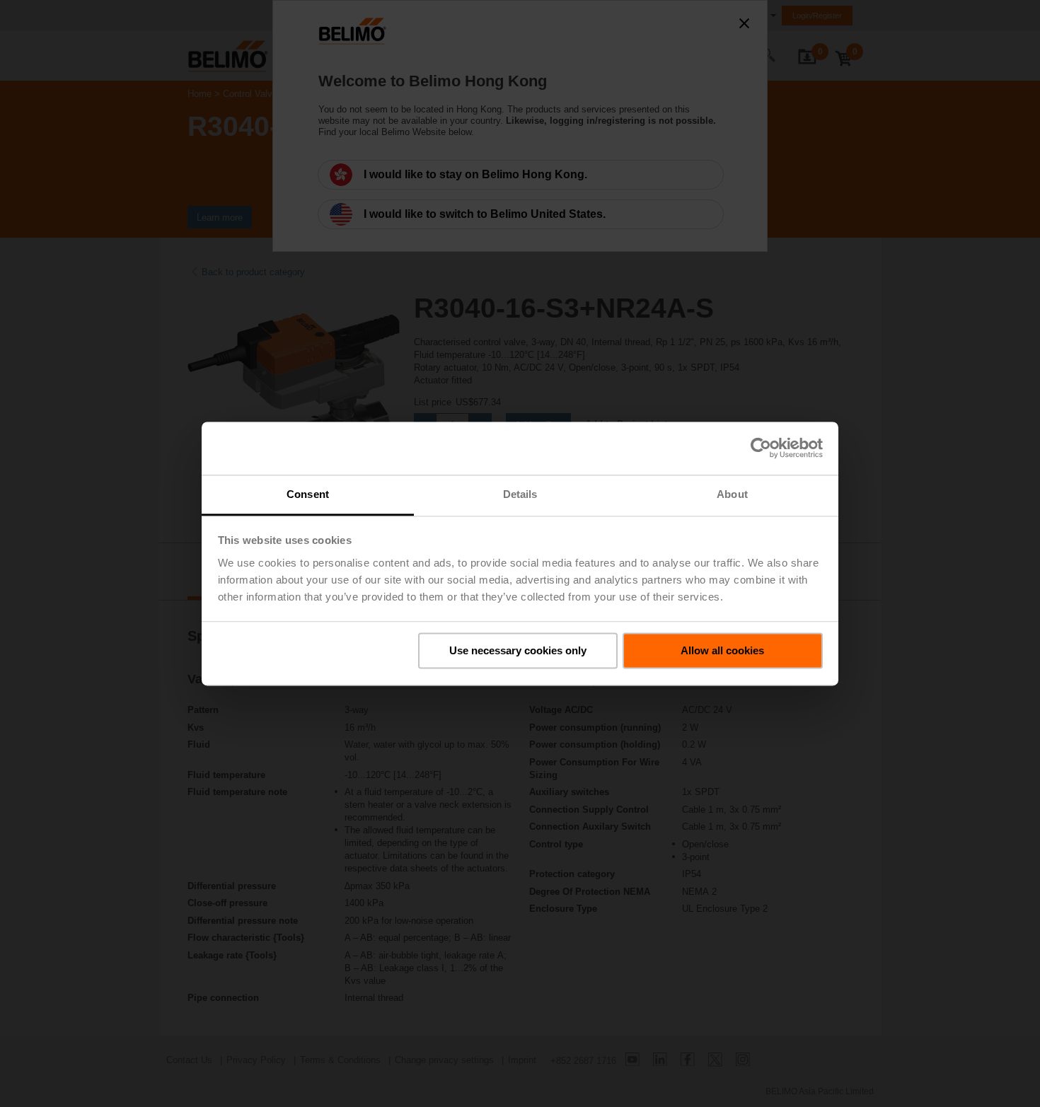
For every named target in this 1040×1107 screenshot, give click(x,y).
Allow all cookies (722, 650)
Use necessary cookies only (518, 650)
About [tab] (732, 494)
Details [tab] (520, 494)
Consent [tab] (308, 494)
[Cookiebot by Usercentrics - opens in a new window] (761, 447)
